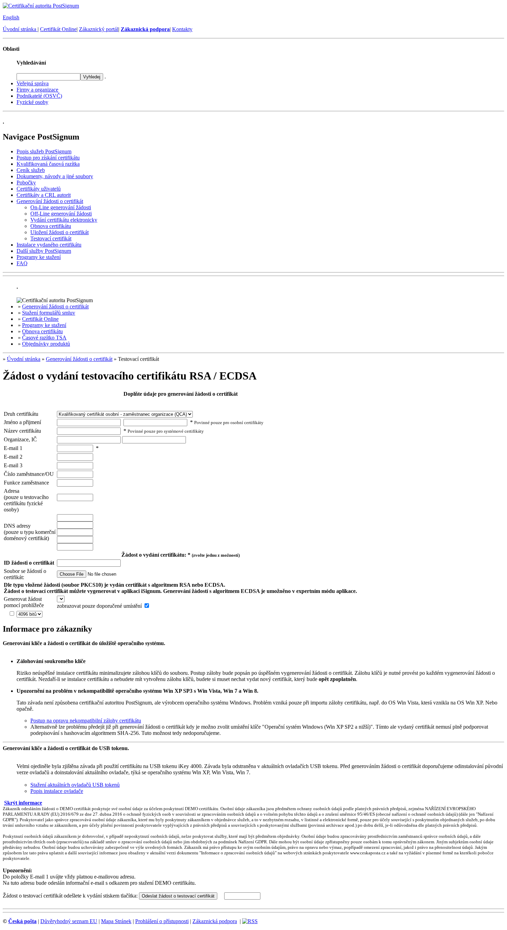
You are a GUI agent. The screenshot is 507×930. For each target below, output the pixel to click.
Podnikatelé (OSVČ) (39, 96)
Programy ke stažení (39, 257)
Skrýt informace (23, 803)
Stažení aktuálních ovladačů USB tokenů (75, 785)
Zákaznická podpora (214, 921)
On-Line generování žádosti (60, 207)
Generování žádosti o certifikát (50, 201)
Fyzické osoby (32, 102)
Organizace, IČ (20, 439)
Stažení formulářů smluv (48, 313)
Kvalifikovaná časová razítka (48, 164)
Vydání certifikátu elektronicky (63, 220)
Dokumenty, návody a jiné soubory (55, 176)
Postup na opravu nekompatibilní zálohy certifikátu (85, 720)
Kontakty (182, 29)
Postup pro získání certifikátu (48, 158)
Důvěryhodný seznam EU (68, 921)
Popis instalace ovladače (56, 791)
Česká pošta (22, 921)
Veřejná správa (33, 83)
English (11, 17)
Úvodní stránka (20, 29)
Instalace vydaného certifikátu (49, 245)
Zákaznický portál (98, 29)
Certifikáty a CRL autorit (44, 195)
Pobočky (26, 182)
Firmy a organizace (37, 90)
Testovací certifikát (50, 238)
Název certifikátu (22, 431)
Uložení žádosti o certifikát (59, 232)
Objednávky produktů (46, 344)
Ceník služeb (31, 170)
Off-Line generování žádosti (61, 214)
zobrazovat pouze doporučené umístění (99, 606)
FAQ (22, 263)
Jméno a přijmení (22, 422)
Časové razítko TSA (44, 338)
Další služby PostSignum (44, 251)
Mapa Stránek (116, 921)
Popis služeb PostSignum (44, 151)
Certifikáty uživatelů (39, 189)
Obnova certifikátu (50, 226)
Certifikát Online (58, 29)
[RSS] (250, 921)
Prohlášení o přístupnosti (162, 921)
